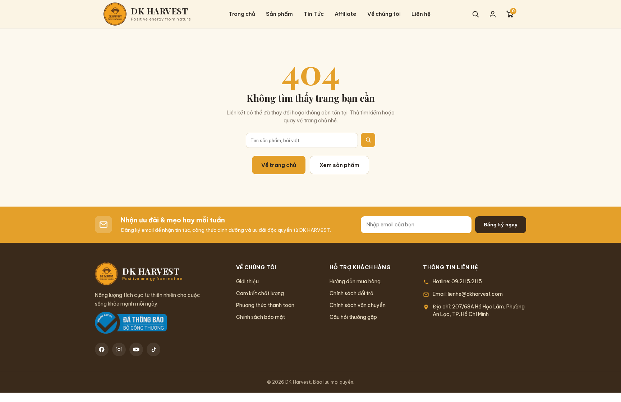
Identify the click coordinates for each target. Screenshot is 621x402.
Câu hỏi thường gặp (353, 317)
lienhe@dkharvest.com (475, 294)
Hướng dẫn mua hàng (355, 281)
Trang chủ (242, 13)
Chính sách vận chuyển (358, 305)
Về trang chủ (278, 165)
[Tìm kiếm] (475, 14)
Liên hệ (421, 13)
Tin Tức (314, 13)
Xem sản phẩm (339, 165)
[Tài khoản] (492, 14)
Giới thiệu (247, 281)
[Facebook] (102, 349)
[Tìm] (368, 140)
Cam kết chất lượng (260, 293)
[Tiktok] (153, 349)
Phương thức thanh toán (265, 305)
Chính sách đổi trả (351, 293)
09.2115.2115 (466, 281)
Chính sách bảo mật (260, 317)
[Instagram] (119, 349)
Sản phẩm (279, 13)
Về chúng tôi (384, 13)
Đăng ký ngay (501, 224)
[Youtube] (136, 349)
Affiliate (345, 13)
